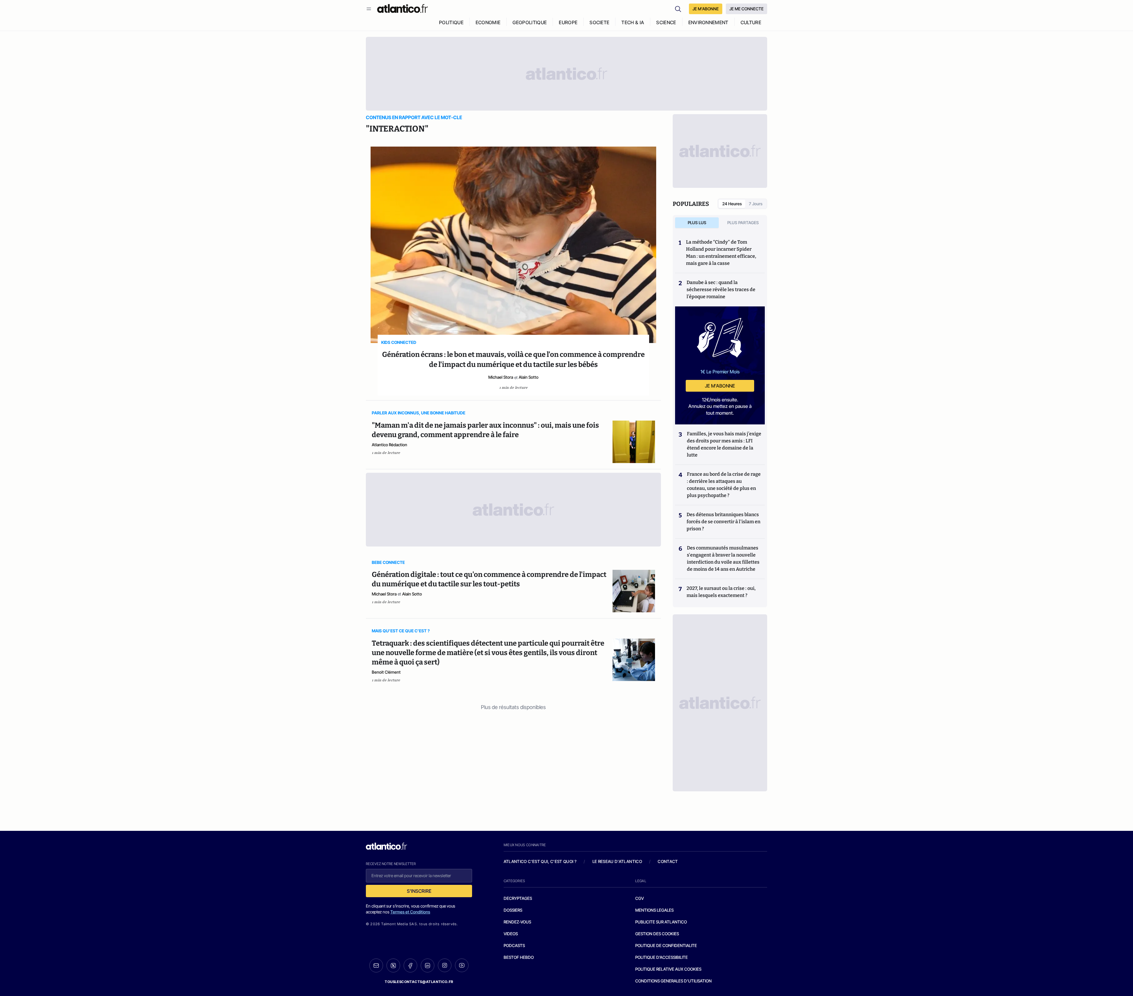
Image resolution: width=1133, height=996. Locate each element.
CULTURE (751, 22)
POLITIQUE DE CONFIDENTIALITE (666, 945)
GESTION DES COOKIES (657, 933)
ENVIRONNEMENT (708, 22)
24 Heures (732, 203)
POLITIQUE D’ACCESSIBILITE (661, 957)
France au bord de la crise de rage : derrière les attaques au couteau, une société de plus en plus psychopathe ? (724, 484)
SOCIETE (599, 22)
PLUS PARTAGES (743, 222)
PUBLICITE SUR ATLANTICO (661, 921)
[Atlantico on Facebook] (410, 965)
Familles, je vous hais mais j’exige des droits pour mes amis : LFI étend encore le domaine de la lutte (724, 444)
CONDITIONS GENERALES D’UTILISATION (673, 980)
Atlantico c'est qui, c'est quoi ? (540, 861)
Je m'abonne (720, 386)
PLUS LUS (697, 222)
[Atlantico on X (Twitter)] (393, 965)
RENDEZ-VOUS (517, 921)
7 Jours (755, 203)
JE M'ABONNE (705, 8)
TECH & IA (632, 22)
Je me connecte (746, 8)
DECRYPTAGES (518, 898)
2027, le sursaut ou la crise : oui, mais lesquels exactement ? (721, 591)
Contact (668, 861)
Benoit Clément (386, 672)
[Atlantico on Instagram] (444, 965)
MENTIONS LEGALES (654, 910)
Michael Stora (500, 377)
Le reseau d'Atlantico (617, 861)
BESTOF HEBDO (519, 957)
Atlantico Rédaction (389, 444)
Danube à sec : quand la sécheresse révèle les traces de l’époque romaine (721, 289)
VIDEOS (511, 933)
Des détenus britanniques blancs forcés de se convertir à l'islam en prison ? (723, 521)
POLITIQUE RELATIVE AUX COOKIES (668, 969)
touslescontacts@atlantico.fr (419, 981)
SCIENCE (666, 22)
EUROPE (568, 22)
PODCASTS (514, 945)
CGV (639, 898)
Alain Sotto (528, 377)
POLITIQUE (451, 22)
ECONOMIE (488, 22)
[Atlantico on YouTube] (462, 965)
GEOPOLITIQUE (530, 22)
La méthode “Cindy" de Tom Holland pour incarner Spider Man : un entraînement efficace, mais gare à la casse (721, 252)
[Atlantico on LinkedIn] (427, 965)
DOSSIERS (513, 910)
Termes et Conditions (410, 911)
